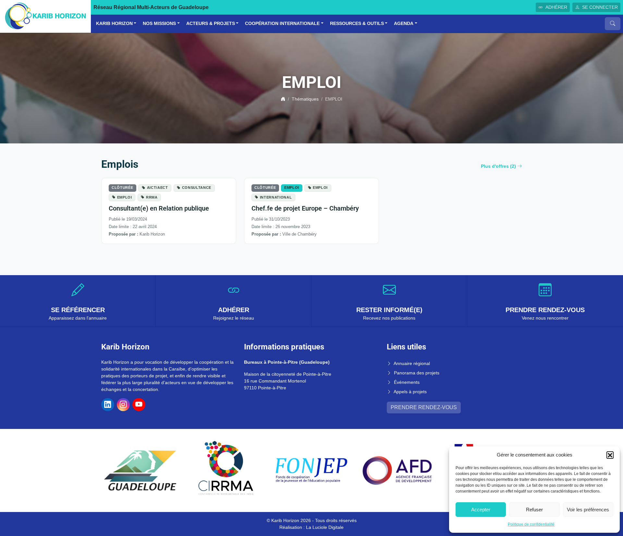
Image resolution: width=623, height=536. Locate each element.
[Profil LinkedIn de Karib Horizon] (107, 404)
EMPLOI (124, 197)
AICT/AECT (157, 187)
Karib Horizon (114, 23)
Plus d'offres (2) (498, 166)
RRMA (152, 197)
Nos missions (159, 23)
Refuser (534, 509)
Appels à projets (410, 391)
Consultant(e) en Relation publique (159, 208)
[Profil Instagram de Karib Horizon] (123, 404)
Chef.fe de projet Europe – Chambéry (305, 208)
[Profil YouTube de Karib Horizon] (138, 404)
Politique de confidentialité (531, 524)
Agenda (403, 23)
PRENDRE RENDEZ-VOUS (424, 407)
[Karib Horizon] (45, 16)
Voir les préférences (588, 509)
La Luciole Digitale (325, 527)
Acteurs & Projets (210, 23)
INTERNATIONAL (276, 197)
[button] (610, 455)
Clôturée (122, 187)
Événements (407, 382)
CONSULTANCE (196, 187)
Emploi (291, 187)
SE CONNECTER (600, 7)
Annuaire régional (412, 363)
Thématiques (305, 99)
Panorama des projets (416, 372)
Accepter (480, 509)
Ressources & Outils (357, 23)
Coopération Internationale (282, 23)
